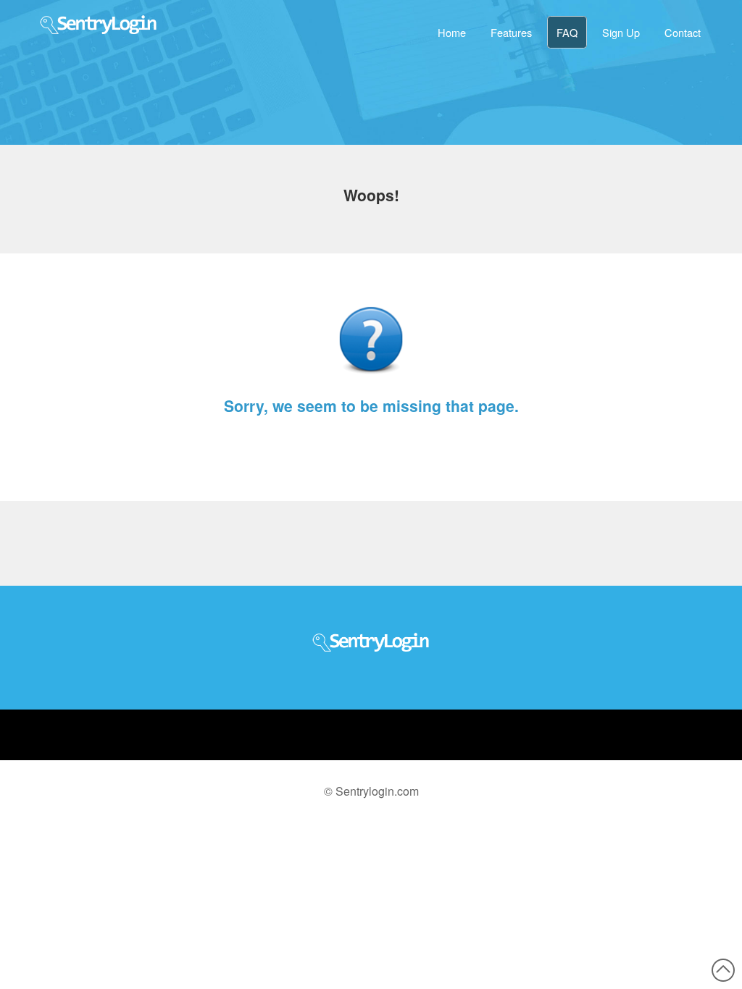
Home (452, 32)
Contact (682, 32)
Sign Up (621, 32)
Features (511, 32)
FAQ (567, 32)
